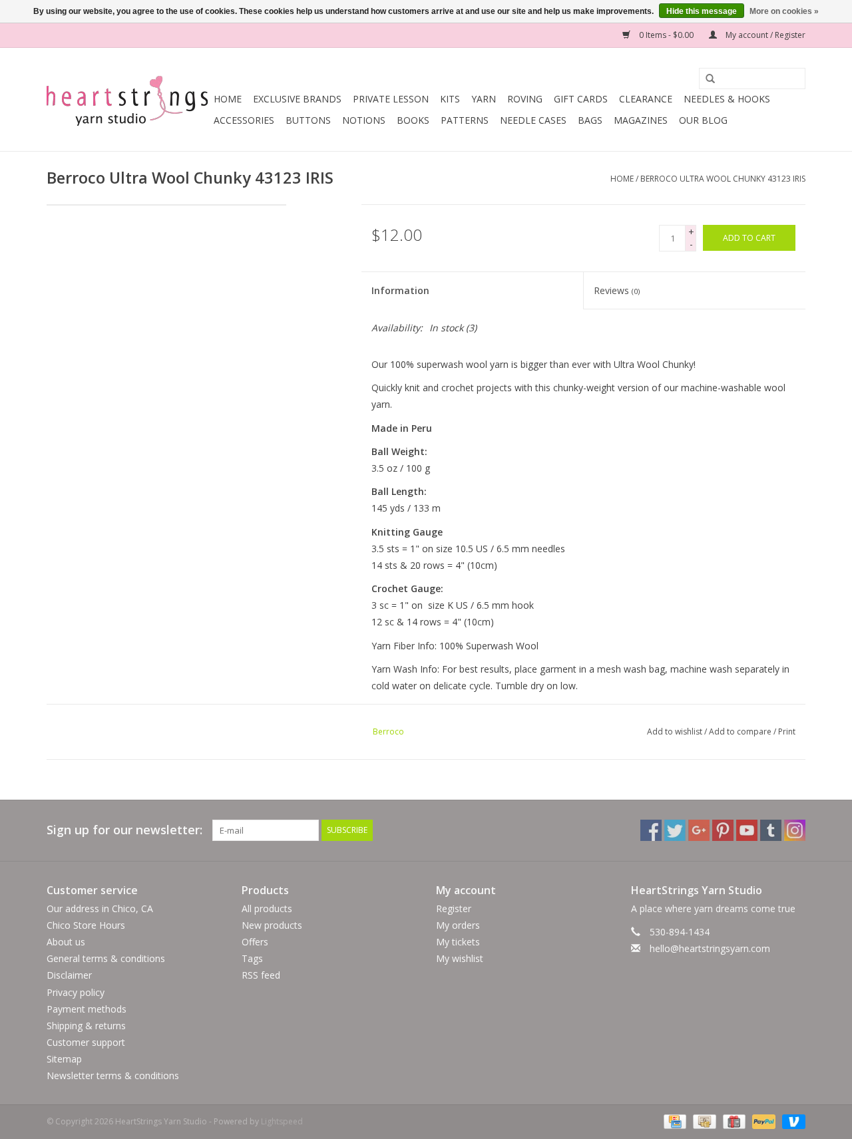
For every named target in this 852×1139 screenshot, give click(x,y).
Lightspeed (282, 1121)
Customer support (86, 1042)
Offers (255, 941)
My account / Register (764, 35)
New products (272, 925)
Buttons (308, 120)
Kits (450, 98)
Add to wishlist (674, 731)
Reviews (617, 290)
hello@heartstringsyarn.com (710, 948)
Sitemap (64, 1059)
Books (413, 120)
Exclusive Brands (297, 98)
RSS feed (261, 975)
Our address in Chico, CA (100, 908)
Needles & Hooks (727, 98)
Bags (590, 120)
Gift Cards (581, 98)
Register (453, 908)
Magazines (641, 120)
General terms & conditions (106, 958)
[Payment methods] (673, 1120)
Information (400, 290)
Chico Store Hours (86, 925)
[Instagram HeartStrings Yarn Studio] (794, 830)
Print (786, 731)
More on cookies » (784, 11)
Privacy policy (76, 992)
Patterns (465, 120)
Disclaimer (69, 975)
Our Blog (703, 120)
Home (228, 98)
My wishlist (459, 958)
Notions (363, 120)
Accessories (244, 120)
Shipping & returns (86, 1025)
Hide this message (701, 11)
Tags (252, 958)
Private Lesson (391, 98)
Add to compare (741, 731)
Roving (524, 98)
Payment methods (86, 1009)
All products (267, 908)
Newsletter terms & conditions (113, 1075)
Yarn (483, 98)
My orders (458, 925)
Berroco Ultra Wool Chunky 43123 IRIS (722, 178)
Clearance (645, 98)
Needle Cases (533, 120)
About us (66, 941)
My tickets (458, 941)
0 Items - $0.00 (666, 35)
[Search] (705, 79)
